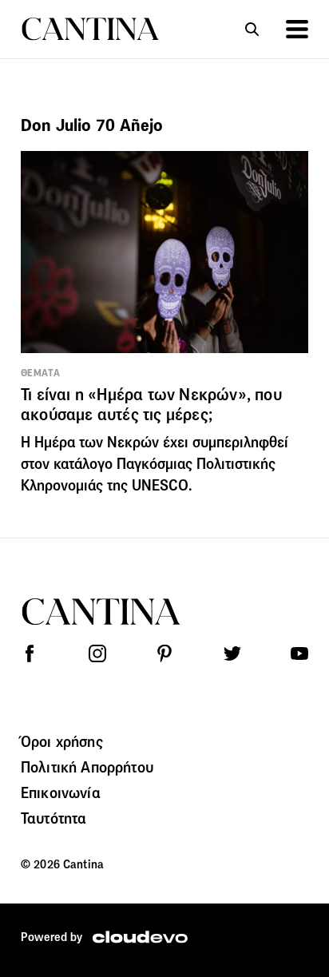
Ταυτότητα (53, 818)
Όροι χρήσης (62, 741)
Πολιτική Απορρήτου (87, 766)
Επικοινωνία (61, 792)
